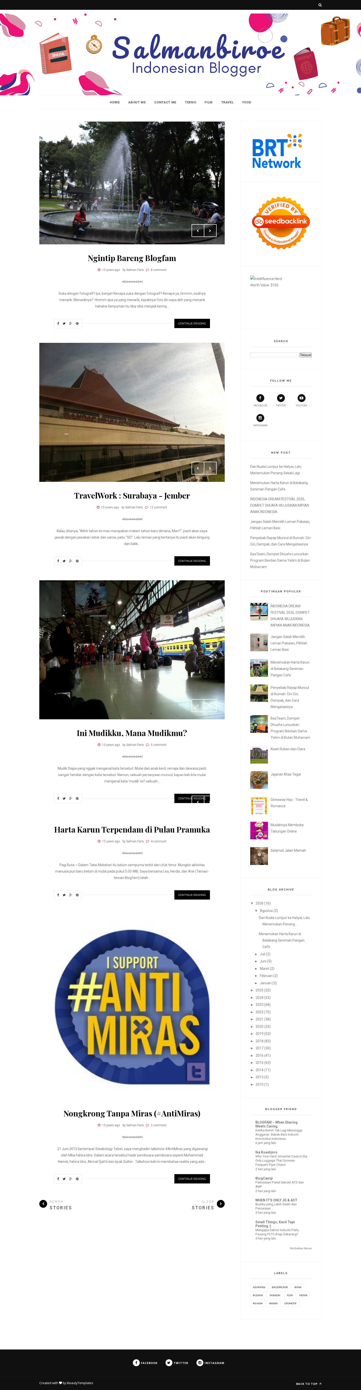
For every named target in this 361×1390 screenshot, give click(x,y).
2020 (260, 1027)
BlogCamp (264, 1178)
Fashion (275, 1295)
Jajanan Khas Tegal (286, 774)
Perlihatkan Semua (301, 1248)
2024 (260, 998)
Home (115, 102)
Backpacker (280, 1287)
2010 (260, 1084)
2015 (260, 1063)
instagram (260, 425)
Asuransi (259, 1287)
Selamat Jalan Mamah (288, 850)
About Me (137, 102)
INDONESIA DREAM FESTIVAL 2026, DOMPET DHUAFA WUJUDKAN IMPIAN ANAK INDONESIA (279, 505)
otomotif (290, 1303)
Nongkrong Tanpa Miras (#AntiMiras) (132, 1113)
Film (209, 102)
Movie (303, 1295)
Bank (298, 1287)
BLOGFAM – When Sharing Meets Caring (276, 1124)
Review (258, 1303)
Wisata (273, 1303)
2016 (260, 1055)
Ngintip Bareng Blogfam (132, 257)
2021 (260, 1019)
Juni (263, 961)
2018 (260, 1041)
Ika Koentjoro (266, 1152)
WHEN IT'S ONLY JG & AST (276, 1200)
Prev (198, 230)
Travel (227, 102)
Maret (264, 969)
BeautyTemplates (80, 1383)
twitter (281, 405)
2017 (260, 1048)
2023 (260, 1005)
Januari (266, 983)
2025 (260, 990)
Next (210, 230)
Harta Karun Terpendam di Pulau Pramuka (132, 829)
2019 (260, 1034)
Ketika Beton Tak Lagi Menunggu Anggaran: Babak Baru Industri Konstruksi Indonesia (279, 1134)
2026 (260, 903)
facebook (260, 405)
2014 (260, 1070)
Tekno (190, 102)
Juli (262, 954)
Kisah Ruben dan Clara (288, 749)
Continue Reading (192, 323)
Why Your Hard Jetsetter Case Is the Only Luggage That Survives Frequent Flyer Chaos (281, 1160)
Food (246, 102)
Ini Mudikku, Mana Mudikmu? (132, 732)
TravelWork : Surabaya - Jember (132, 495)
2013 (260, 1077)
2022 (260, 1012)
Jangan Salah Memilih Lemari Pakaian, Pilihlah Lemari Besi (289, 643)
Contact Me (165, 102)
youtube (301, 405)
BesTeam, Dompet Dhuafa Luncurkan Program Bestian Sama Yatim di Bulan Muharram (280, 560)
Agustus (266, 911)
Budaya (258, 1295)
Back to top (307, 1384)
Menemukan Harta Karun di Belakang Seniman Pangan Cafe (290, 668)
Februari (266, 976)
